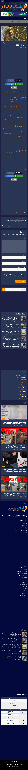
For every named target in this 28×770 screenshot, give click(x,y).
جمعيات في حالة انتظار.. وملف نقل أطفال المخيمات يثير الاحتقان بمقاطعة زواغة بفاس (11, 326)
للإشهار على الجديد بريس (21, 529)
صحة (25, 393)
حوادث (24, 384)
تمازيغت (24, 381)
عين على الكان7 (20, 212)
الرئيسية (25, 523)
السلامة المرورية (22, 377)
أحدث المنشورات (20, 314)
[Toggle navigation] (25, 18)
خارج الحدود (23, 388)
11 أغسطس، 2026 (16, 334)
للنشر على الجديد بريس (21, 531)
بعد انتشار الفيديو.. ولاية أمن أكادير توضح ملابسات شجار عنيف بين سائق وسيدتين (15, 494)
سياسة (24, 391)
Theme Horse (17, 766)
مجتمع (4, 316)
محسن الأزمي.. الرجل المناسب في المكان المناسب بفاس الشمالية (11, 318)
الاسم (24, 255)
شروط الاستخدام (23, 527)
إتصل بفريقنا (24, 533)
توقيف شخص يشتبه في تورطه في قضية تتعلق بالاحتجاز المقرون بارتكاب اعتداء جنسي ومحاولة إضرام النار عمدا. (14, 471)
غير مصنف (23, 394)
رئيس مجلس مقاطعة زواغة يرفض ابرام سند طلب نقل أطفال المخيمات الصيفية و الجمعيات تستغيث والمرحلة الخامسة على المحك (12, 647)
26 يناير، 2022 (23, 48)
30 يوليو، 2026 (16, 348)
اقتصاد (24, 374)
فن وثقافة (23, 396)
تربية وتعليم (23, 379)
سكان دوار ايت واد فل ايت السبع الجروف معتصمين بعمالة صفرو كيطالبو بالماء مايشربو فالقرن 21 (14, 220)
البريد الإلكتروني (22, 261)
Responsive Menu (2, 1)
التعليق (24, 238)
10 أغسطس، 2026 (16, 341)
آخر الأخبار (23, 630)
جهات (24, 382)
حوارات (24, 386)
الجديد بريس (8, 321)
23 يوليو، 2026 (23, 425)
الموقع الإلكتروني (22, 267)
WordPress (19, 768)
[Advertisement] (14, 63)
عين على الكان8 (12, 212)
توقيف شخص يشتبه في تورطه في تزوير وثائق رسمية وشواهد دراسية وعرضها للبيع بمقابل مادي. (14, 423)
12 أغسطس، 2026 (16, 321)
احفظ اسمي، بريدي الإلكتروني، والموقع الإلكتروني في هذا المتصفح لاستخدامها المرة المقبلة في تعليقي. (14, 276)
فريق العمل (24, 525)
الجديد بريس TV (22, 376)
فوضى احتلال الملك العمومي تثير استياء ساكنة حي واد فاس (11, 338)
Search (3, 289)
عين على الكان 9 (8, 226)
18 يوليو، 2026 (23, 497)
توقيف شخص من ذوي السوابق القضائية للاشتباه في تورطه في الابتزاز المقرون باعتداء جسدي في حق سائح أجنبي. (15, 447)
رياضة (4, 43)
